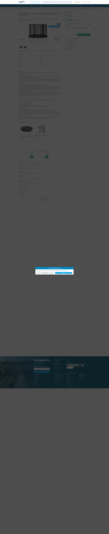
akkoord (63, 272)
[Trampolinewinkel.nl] (23, 2)
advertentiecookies (64, 270)
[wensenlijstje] (87, 2)
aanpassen (45, 272)
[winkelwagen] (89, 2)
